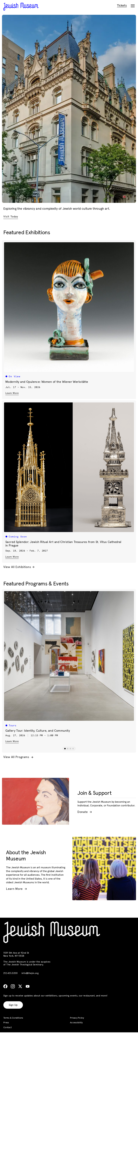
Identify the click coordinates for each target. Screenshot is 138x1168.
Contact (7, 1027)
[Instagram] (13, 986)
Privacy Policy (77, 1018)
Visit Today (10, 216)
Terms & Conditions (13, 1018)
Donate (84, 812)
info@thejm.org (30, 973)
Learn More (12, 393)
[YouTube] (28, 986)
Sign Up (13, 1005)
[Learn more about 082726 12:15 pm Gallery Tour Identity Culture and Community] (69, 656)
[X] (20, 986)
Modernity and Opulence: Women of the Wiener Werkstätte (46, 381)
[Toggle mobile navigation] (133, 6)
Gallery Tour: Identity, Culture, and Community (37, 730)
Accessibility (76, 1023)
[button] (65, 748)
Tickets (122, 5)
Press (6, 1023)
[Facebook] (5, 986)
